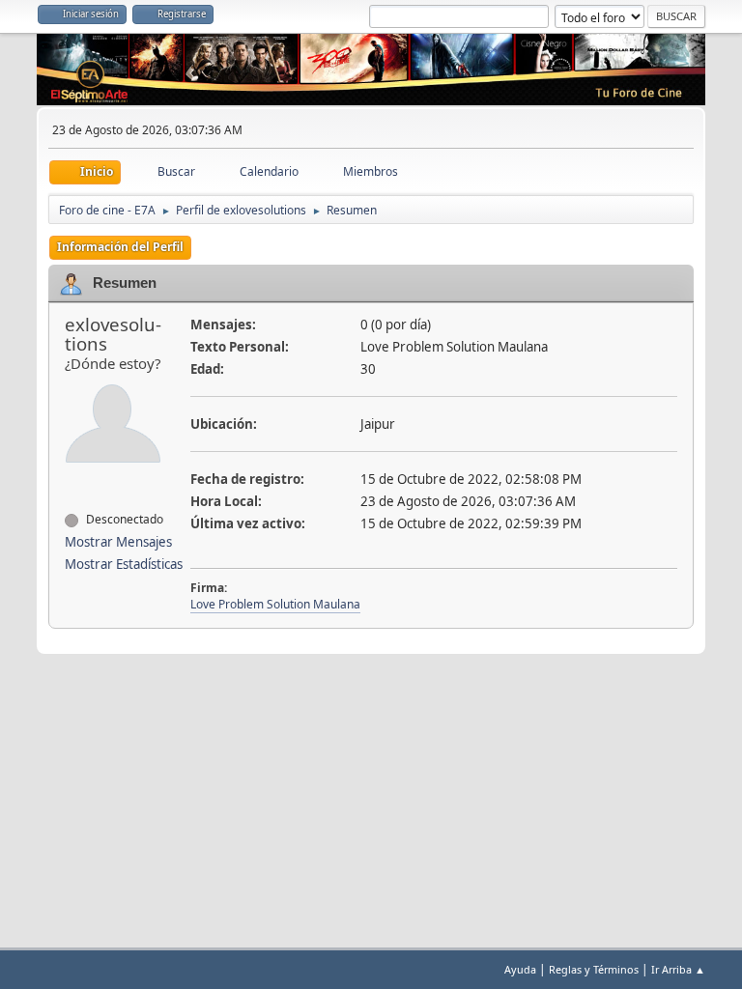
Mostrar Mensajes (118, 542)
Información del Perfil (120, 247)
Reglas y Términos (594, 969)
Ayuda (520, 969)
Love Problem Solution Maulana (275, 604)
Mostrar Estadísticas (124, 564)
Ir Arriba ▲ (678, 969)
